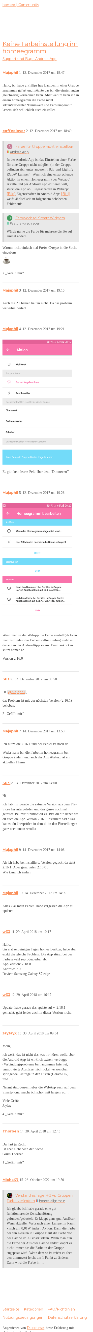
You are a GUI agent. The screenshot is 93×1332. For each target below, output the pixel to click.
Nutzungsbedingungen (22, 1317)
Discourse (35, 1327)
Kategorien (33, 1309)
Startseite (10, 1309)
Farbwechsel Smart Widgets (40, 218)
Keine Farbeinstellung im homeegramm (40, 47)
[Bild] (11, 194)
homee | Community (20, 5)
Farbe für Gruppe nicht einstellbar (44, 146)
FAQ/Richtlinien (61, 1309)
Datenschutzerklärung (67, 1317)
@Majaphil (16, 692)
